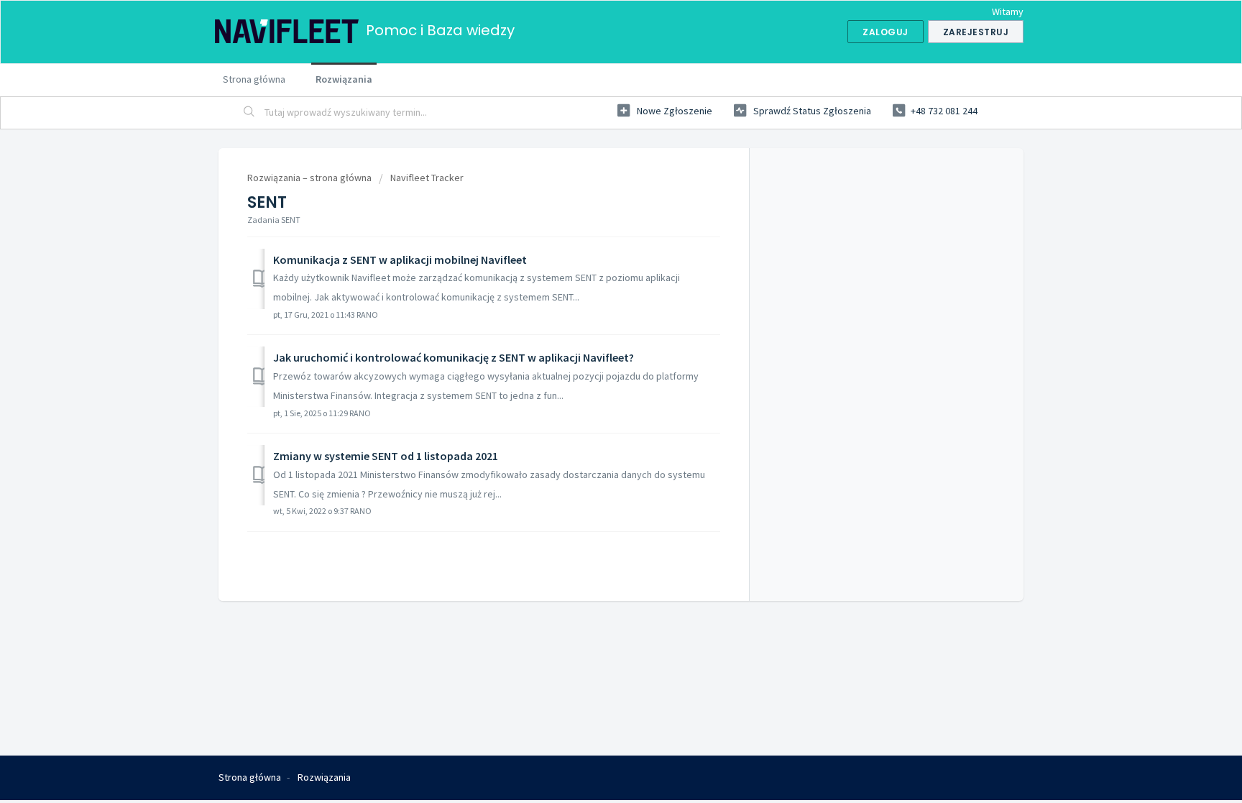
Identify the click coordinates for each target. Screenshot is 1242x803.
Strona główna (254, 79)
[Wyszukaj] (249, 112)
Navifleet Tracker (427, 177)
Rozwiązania (344, 79)
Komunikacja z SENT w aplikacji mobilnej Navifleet (400, 259)
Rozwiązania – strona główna (310, 177)
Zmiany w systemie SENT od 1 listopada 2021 (385, 456)
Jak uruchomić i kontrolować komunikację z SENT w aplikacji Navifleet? (453, 357)
